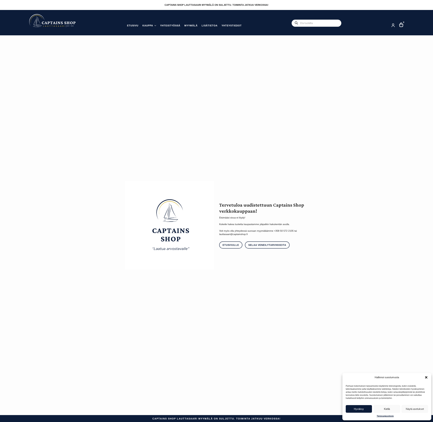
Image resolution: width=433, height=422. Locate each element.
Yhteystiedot (232, 25)
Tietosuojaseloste (385, 416)
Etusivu (132, 25)
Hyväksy (359, 408)
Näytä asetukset (415, 408)
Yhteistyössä (170, 25)
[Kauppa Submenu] (154, 26)
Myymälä (191, 25)
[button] (426, 377)
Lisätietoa (210, 25)
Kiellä (387, 408)
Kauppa (147, 25)
